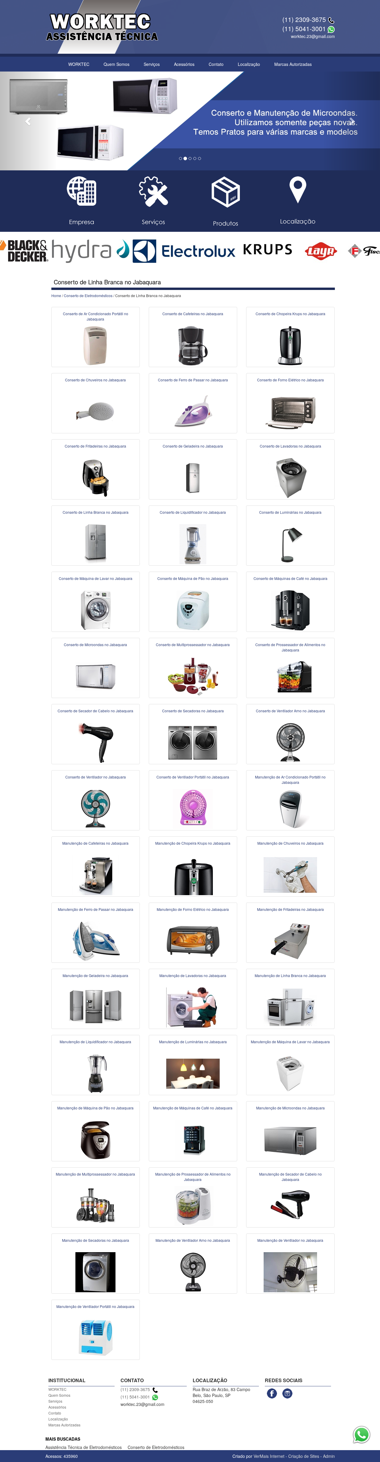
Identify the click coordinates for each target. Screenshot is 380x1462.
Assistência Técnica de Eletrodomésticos (83, 1447)
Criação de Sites (303, 1456)
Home (56, 295)
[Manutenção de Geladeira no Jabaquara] (95, 1007)
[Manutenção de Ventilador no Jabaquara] (290, 1272)
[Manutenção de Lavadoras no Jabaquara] (193, 1007)
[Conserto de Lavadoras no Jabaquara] (290, 478)
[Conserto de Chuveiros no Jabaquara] (95, 411)
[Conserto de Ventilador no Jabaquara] (95, 808)
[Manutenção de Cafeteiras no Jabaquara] (95, 875)
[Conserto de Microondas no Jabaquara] (95, 676)
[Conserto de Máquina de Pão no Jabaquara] (193, 610)
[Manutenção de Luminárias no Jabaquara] (193, 1073)
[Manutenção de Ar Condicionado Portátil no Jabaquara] (290, 808)
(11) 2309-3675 (304, 19)
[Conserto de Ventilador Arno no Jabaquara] (290, 742)
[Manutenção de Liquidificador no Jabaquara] (95, 1073)
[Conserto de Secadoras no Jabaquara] (193, 742)
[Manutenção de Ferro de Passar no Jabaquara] (95, 941)
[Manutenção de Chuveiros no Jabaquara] (290, 875)
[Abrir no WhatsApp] (331, 28)
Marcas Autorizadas (293, 64)
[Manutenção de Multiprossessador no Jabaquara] (95, 1206)
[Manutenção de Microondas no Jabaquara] (290, 1139)
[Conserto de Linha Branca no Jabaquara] (95, 544)
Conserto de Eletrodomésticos (88, 295)
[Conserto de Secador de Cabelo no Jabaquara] (95, 742)
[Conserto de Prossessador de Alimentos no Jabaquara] (290, 676)
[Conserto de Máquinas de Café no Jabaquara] (290, 610)
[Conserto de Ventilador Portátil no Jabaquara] (193, 808)
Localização (249, 64)
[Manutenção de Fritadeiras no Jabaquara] (290, 941)
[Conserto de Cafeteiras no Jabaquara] (193, 345)
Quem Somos (116, 64)
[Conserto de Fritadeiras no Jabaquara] (95, 478)
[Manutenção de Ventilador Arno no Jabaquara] (193, 1272)
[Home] (102, 26)
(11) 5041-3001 (304, 28)
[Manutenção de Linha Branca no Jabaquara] (290, 1007)
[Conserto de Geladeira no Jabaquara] (193, 478)
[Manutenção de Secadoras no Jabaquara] (95, 1272)
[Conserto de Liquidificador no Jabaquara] (193, 544)
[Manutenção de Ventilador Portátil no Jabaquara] (95, 1338)
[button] (28, 121)
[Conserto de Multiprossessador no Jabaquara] (193, 676)
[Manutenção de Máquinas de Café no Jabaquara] (193, 1139)
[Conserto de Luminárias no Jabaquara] (290, 544)
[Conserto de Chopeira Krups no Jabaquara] (290, 345)
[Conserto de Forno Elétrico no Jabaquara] (290, 411)
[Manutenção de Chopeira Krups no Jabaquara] (193, 875)
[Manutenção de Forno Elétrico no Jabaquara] (193, 941)
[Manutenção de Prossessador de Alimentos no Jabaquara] (193, 1206)
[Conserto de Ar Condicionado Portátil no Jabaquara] (95, 345)
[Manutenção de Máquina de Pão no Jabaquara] (95, 1139)
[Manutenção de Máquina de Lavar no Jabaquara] (290, 1073)
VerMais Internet (269, 1456)
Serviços (152, 64)
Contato (216, 64)
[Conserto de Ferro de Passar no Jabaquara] (193, 411)
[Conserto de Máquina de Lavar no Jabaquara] (95, 610)
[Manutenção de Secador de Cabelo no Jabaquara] (290, 1206)
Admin (329, 1456)
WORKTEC (78, 64)
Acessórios (184, 64)
